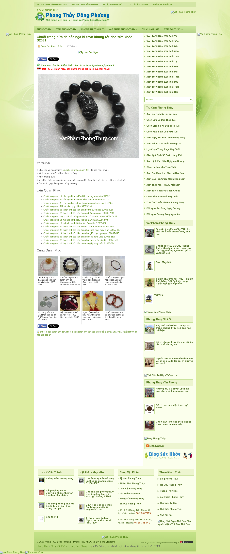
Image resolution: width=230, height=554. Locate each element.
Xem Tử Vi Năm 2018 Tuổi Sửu (162, 41)
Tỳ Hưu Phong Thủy (130, 478)
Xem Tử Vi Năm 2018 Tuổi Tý (161, 36)
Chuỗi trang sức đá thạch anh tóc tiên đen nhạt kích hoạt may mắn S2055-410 (81, 230)
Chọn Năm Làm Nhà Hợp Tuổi (162, 196)
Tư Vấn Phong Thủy (47, 10)
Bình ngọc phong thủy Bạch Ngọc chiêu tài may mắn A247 (99, 507)
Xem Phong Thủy (66, 29)
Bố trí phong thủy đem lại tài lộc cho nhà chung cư (174, 343)
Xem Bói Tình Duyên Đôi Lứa (161, 114)
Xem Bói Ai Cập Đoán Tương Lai (163, 143)
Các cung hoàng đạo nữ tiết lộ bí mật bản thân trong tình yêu (60, 506)
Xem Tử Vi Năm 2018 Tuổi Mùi (162, 71)
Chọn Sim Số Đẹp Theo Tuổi (161, 120)
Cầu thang (52, 516)
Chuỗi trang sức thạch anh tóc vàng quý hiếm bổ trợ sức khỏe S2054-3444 (80, 216)
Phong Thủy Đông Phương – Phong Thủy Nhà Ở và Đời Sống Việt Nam (79, 542)
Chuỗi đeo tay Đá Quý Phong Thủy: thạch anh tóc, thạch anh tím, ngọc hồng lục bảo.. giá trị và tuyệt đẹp (174, 249)
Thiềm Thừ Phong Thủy (132, 483)
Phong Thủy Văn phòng (85, 4)
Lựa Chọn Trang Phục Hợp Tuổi (163, 149)
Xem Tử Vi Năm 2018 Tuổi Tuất (162, 87)
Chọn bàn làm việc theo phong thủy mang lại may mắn (173, 422)
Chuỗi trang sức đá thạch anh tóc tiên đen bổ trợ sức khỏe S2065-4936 (78, 209)
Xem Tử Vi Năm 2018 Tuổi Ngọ (162, 66)
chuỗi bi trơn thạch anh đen (75, 170)
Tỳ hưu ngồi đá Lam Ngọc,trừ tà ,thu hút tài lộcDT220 (99, 520)
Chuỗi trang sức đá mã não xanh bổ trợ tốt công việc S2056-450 (74, 223)
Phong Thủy (44, 29)
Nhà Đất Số (156, 445)
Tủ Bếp (173, 503)
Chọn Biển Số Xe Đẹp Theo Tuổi (163, 126)
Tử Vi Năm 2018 (150, 29)
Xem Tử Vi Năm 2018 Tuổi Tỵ (161, 61)
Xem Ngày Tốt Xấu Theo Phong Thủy (165, 137)
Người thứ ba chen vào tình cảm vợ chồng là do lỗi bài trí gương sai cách (174, 361)
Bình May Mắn (164, 262)
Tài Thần (159, 295)
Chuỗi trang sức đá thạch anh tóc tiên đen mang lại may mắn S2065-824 (78, 243)
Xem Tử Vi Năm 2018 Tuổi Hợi (162, 92)
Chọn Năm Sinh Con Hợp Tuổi (162, 131)
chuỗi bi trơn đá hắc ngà (110, 332)
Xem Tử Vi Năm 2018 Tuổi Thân (162, 77)
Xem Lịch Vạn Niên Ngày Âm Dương (165, 161)
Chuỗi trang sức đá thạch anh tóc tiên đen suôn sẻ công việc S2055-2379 (79, 236)
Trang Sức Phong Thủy (51, 46)
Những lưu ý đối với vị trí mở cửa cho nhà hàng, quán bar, (172, 389)
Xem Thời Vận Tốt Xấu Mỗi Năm (163, 185)
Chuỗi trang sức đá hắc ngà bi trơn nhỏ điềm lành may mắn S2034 (76, 199)
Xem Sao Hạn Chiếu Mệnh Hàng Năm (165, 179)
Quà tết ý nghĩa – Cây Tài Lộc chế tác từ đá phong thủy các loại (173, 231)
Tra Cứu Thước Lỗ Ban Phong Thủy (165, 202)
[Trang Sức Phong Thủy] (157, 312)
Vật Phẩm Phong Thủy (123, 29)
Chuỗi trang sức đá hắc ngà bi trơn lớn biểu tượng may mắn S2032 (76, 196)
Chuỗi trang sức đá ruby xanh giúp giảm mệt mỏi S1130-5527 (100, 481)
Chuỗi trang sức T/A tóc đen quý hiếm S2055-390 (67, 206)
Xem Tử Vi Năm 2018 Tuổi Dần (162, 46)
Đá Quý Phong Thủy (130, 503)
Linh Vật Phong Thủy (131, 488)
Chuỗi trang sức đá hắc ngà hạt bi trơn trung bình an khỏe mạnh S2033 (78, 203)
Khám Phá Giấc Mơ (163, 4)
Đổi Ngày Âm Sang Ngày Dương (163, 208)
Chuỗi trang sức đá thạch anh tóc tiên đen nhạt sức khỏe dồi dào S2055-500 (80, 240)
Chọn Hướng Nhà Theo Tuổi (161, 167)
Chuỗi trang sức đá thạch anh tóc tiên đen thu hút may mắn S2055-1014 (78, 226)
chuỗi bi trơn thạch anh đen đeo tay (82, 332)
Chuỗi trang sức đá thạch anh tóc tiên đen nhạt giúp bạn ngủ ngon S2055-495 (81, 233)
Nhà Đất (164, 515)
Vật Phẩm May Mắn (130, 493)
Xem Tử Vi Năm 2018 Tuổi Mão (162, 51)
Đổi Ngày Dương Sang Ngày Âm (163, 214)
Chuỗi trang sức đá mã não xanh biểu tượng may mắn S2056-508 (75, 220)
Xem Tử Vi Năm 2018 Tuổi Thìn (162, 56)
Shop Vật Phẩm (59, 546)
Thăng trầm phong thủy (59, 478)
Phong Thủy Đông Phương (52, 4)
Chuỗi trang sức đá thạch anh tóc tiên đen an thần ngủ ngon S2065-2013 (78, 213)
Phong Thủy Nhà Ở (92, 29)
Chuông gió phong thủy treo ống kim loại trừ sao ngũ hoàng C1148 (100, 494)
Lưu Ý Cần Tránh (138, 4)
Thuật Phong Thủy (113, 4)
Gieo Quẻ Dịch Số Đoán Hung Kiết (164, 155)
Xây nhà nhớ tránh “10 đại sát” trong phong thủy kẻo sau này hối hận (173, 328)
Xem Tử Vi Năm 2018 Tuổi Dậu (162, 82)
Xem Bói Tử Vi (173, 29)
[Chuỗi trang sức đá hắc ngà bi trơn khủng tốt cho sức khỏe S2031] (88, 116)
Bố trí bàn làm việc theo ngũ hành (172, 406)
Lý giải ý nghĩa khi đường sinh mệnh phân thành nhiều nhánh (59, 493)
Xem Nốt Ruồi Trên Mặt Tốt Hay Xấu (165, 173)
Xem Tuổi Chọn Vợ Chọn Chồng (163, 190)
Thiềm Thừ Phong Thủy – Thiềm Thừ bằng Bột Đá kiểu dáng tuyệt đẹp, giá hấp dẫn (174, 281)
